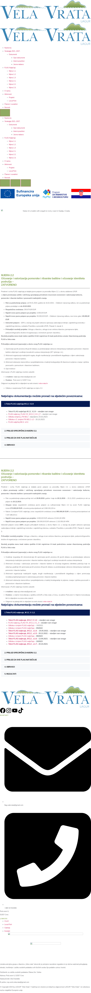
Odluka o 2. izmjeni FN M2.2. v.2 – (22, 419)
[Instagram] (9, 710)
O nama (7, 91)
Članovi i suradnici (11, 104)
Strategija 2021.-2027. (12, 51)
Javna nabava (18, 64)
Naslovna (7, 48)
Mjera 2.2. (12, 84)
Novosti (7, 107)
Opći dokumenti (19, 58)
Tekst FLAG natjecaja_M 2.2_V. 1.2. (22, 620)
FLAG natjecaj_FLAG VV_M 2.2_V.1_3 (24, 623)
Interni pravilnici (19, 61)
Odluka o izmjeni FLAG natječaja (21, 625)
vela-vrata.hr (43, 383)
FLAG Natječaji (9, 68)
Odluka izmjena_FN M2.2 (18, 417)
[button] (45, 404)
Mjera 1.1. (12, 71)
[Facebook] (3, 710)
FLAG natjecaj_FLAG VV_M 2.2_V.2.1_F (24, 414)
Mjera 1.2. (12, 74)
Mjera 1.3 (12, 77)
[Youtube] (15, 710)
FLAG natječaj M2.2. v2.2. (18, 422)
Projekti (11, 97)
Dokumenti (13, 54)
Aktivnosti (8, 94)
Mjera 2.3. (12, 87)
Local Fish (12, 101)
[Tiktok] (21, 710)
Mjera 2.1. (12, 81)
